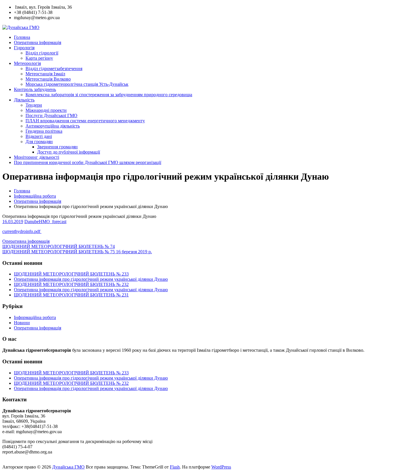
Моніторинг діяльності (36, 157)
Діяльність (24, 99)
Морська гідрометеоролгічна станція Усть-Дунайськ (77, 84)
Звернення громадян (57, 146)
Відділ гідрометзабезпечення (54, 68)
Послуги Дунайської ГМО (51, 115)
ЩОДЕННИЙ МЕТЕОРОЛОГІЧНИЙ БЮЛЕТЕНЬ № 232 (71, 284)
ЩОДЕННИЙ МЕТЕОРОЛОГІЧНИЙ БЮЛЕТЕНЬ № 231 (71, 294)
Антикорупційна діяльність (53, 125)
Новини (22, 322)
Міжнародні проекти (46, 110)
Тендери (34, 105)
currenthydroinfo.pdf (21, 231)
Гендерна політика (44, 131)
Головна (22, 37)
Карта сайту (15, 461)
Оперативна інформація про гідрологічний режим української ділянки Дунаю (91, 279)
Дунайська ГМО (68, 466)
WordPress (221, 466)
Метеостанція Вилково (48, 78)
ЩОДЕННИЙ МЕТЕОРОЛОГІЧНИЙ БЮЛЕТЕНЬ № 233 (71, 273)
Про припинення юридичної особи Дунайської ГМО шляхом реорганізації (87, 162)
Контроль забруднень (35, 89)
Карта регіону (39, 58)
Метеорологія (27, 63)
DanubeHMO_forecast (45, 221)
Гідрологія (24, 47)
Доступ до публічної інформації (68, 152)
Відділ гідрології (42, 52)
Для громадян (39, 141)
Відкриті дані (39, 136)
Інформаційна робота (35, 196)
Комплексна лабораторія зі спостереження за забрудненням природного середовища (109, 94)
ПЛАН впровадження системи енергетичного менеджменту (85, 120)
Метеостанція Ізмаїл (45, 73)
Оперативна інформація (37, 42)
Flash (175, 466)
